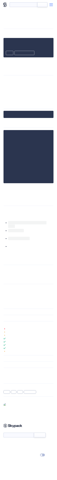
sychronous (30, 392)
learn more (24, 324)
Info (51, 329)
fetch (6, 392)
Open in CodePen (24, 53)
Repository (8, 379)
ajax (13, 392)
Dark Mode (33, 455)
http (20, 392)
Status (32, 442)
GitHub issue (45, 272)
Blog (31, 446)
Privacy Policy (10, 455)
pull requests (23, 272)
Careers (7, 451)
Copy (9, 53)
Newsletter (8, 431)
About (6, 446)
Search (42, 5)
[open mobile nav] (51, 4)
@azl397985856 (15, 404)
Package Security (11, 375)
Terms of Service (36, 451)
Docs (6, 442)
